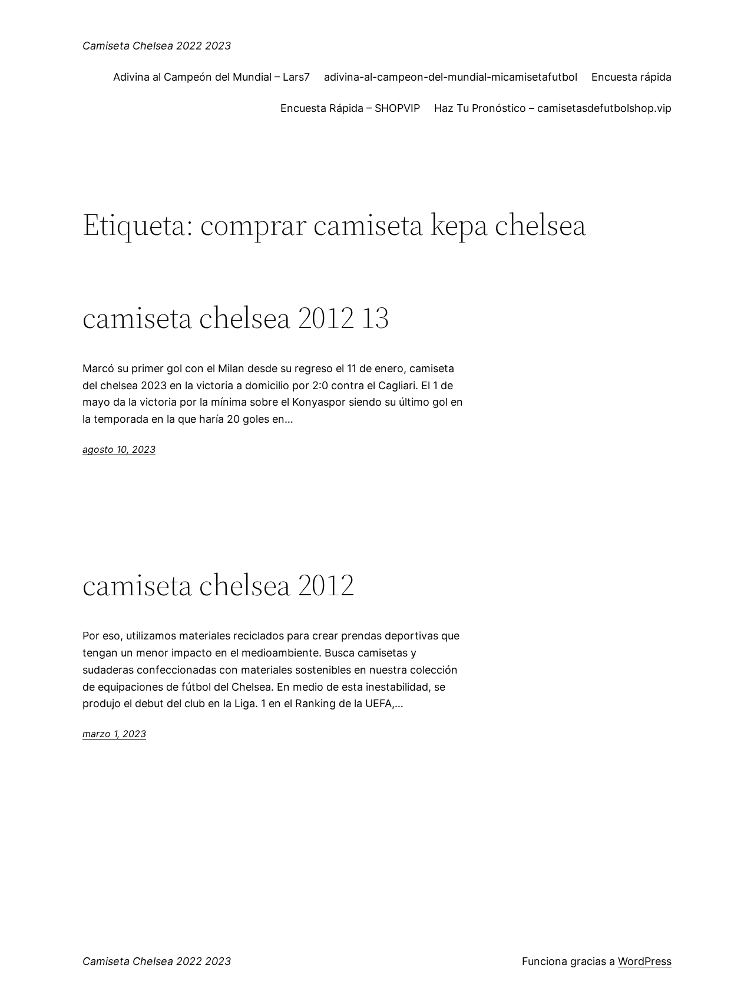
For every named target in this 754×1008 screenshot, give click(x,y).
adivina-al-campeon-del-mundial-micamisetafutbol (450, 77)
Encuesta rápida (631, 77)
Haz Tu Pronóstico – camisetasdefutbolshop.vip (553, 108)
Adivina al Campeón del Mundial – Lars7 (211, 77)
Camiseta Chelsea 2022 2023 (156, 45)
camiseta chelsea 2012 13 (235, 317)
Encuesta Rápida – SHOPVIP (350, 108)
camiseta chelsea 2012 (218, 584)
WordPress (645, 961)
